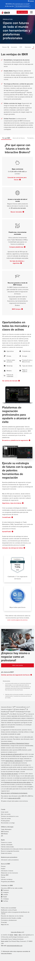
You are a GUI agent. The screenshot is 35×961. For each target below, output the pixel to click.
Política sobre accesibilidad (8, 908)
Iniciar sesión (4, 812)
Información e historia (7, 871)
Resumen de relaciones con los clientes (12, 916)
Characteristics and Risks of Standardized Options (15, 743)
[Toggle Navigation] (31, 12)
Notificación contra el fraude (9, 910)
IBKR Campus (16, 309)
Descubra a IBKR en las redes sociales (12, 888)
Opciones (28, 47)
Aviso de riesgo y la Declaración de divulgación (14, 793)
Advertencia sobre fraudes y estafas (11, 918)
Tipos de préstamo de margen (9, 773)
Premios (3, 866)
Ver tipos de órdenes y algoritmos (17, 262)
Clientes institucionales (7, 847)
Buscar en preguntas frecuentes (10, 851)
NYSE (11, 935)
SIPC (20, 935)
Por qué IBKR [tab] (6, 138)
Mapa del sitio (5, 924)
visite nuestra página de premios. (17, 620)
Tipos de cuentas (6, 818)
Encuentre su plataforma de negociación (15, 440)
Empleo (3, 868)
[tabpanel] (17, 383)
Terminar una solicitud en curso (9, 816)
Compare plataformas (16, 247)
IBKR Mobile (4, 834)
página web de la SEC (14, 798)
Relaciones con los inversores (9, 873)
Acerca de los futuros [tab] (19, 138)
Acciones (14, 47)
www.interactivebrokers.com (14, 945)
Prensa (3, 877)
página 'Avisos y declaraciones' (14, 761)
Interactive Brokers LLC (17, 932)
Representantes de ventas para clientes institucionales (16, 849)
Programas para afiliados (8, 881)
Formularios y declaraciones (9, 920)
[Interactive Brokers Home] (6, 12)
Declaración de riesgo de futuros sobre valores (17, 782)
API (2, 836)
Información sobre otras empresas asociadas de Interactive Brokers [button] (15, 952)
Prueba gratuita (5, 820)
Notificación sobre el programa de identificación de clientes (15, 913)
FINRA (16, 935)
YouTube (5, 901)
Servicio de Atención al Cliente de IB (11, 754)
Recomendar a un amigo (8, 823)
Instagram (6, 892)
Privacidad (4, 922)
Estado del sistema (6, 853)
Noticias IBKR (4, 875)
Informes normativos (6, 879)
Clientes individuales (6, 844)
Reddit (5, 897)
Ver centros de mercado (10, 381)
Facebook (6, 890)
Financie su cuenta (6, 842)
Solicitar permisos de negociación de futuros (15, 675)
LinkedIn (5, 894)
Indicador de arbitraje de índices (12, 548)
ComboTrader (6, 517)
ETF (21, 47)
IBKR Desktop (5, 831)
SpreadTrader (6, 531)
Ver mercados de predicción (22, 6)
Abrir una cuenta (22, 12)
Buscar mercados (16, 212)
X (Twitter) (6, 899)
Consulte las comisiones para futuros (17, 179)
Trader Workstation (6, 829)
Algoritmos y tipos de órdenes (11, 503)
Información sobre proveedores (10, 860)
